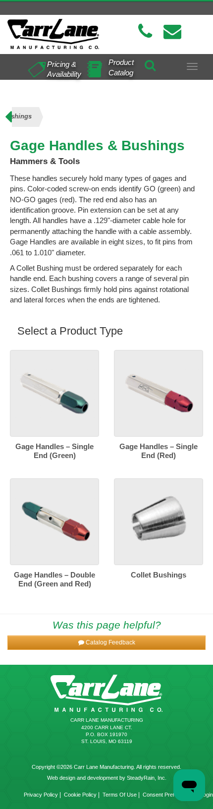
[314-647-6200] (145, 31)
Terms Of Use (120, 795)
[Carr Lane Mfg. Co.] (53, 34)
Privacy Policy (41, 795)
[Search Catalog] (150, 63)
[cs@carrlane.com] (172, 31)
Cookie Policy (80, 795)
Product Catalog (121, 67)
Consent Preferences (168, 795)
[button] (106, 643)
